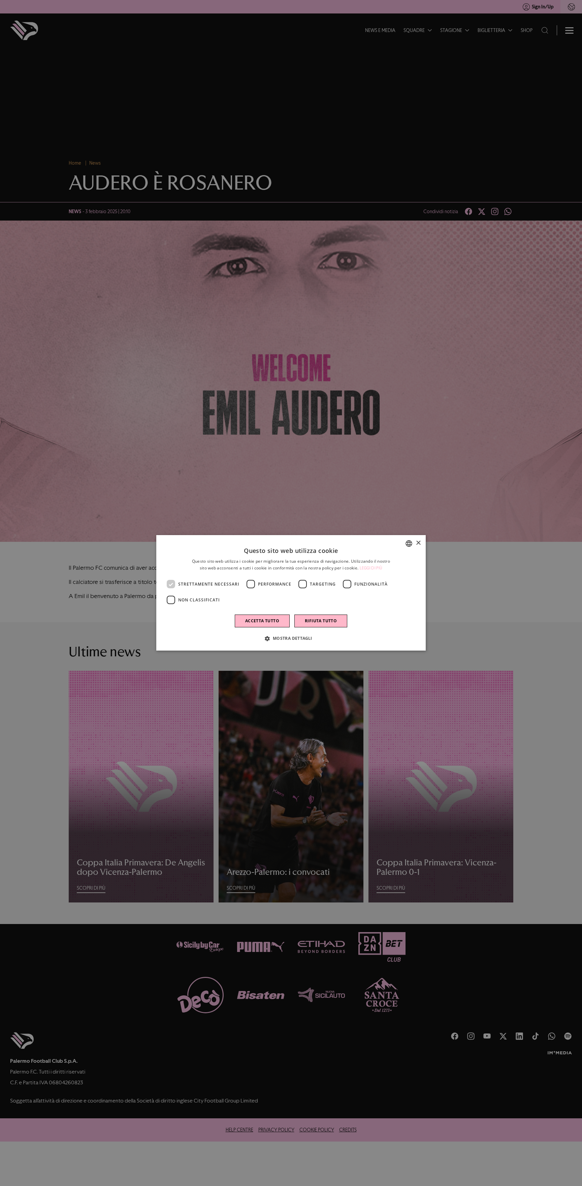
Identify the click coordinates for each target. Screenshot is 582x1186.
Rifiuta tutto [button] (321, 621)
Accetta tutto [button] (262, 621)
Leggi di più (371, 568)
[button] (291, 638)
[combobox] (409, 543)
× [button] (418, 543)
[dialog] (291, 593)
